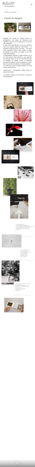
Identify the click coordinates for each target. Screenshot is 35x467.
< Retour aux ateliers (10, 12)
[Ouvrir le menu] (32, 4)
